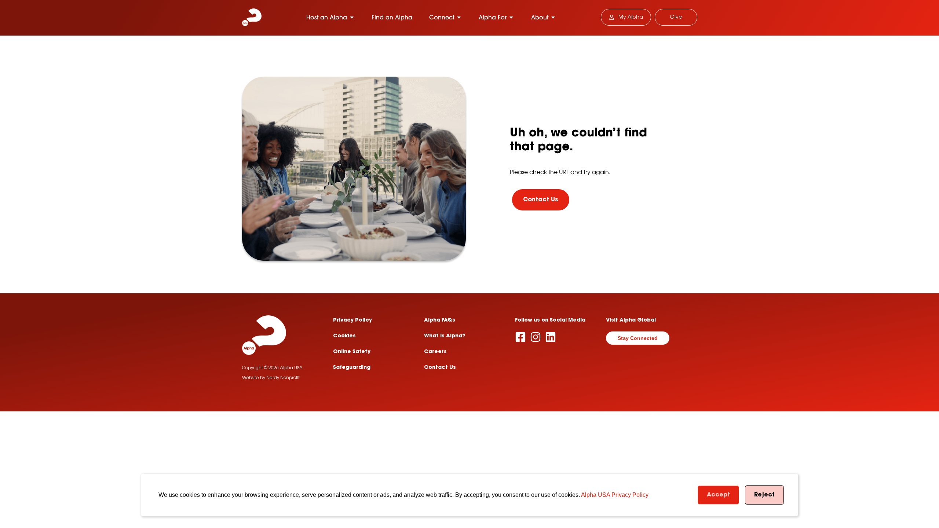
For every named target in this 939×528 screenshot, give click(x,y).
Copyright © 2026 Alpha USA (272, 368)
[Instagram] (535, 336)
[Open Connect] (459, 17)
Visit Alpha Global (631, 320)
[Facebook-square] (520, 336)
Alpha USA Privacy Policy (614, 495)
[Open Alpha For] (511, 17)
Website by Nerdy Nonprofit (271, 378)
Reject (764, 495)
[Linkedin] (550, 336)
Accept (718, 495)
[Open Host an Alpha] (352, 17)
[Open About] (553, 17)
